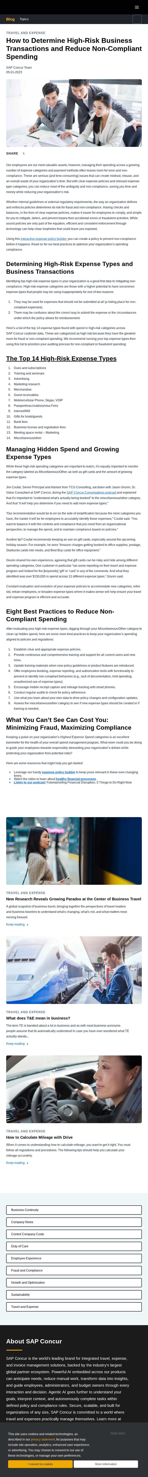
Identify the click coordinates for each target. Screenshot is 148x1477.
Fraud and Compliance (27, 1270)
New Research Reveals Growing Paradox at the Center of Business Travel (73, 899)
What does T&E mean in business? (38, 1018)
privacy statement (43, 1439)
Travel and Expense (25, 1306)
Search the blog (112, 16)
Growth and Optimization (28, 1282)
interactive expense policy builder (43, 238)
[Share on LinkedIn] (38, 153)
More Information (106, 1464)
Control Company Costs (27, 1234)
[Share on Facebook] (31, 153)
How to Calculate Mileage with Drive (39, 1137)
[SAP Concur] (24, 7)
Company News (22, 1222)
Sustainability (20, 1294)
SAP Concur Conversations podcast (91, 492)
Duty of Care (19, 1246)
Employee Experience (26, 1258)
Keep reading (15, 924)
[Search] (137, 19)
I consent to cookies (40, 1464)
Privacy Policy (118, 1433)
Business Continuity (25, 1210)
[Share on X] (24, 153)
